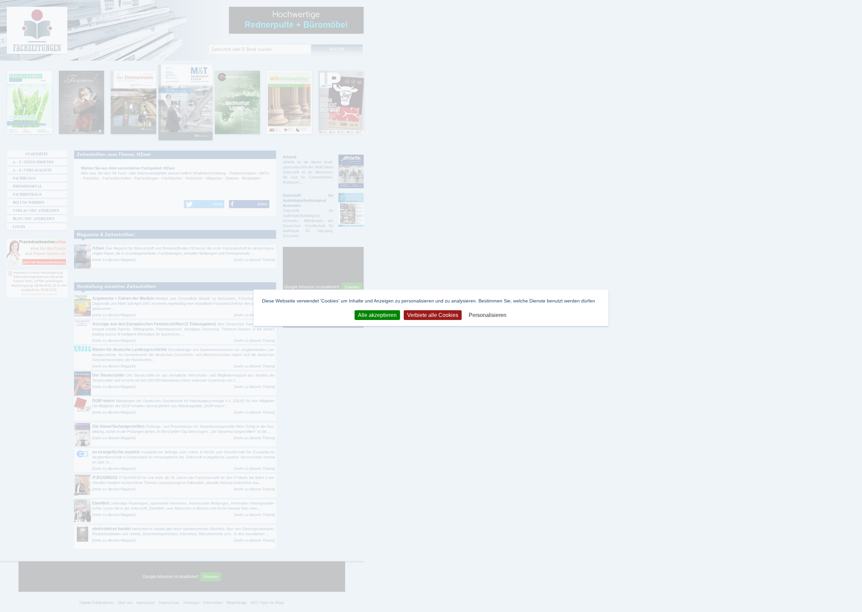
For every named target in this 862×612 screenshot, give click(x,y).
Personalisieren (487, 315)
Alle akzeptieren (377, 315)
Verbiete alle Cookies (432, 315)
